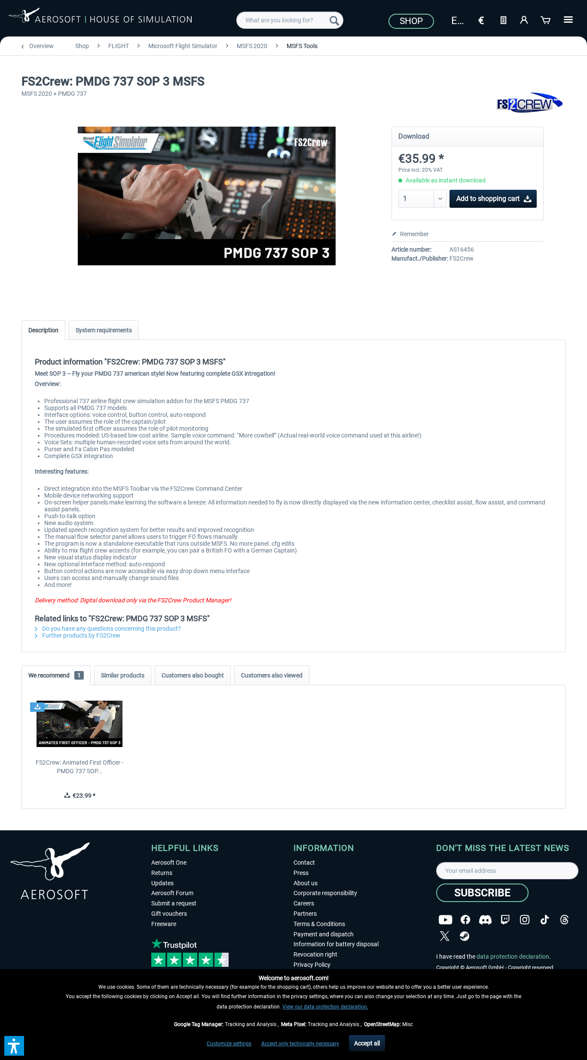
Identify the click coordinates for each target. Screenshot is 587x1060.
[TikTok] (545, 919)
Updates (162, 883)
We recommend (54, 675)
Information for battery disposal (336, 944)
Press (301, 872)
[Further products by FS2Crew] (530, 103)
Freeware (163, 923)
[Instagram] (524, 919)
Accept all (367, 1043)
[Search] (334, 20)
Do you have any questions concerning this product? (111, 628)
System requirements (104, 330)
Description (43, 330)
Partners (305, 913)
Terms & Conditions (319, 923)
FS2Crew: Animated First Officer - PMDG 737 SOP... (79, 766)
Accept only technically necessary (300, 1044)
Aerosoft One (168, 862)
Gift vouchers (169, 913)
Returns (161, 872)
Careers (304, 903)
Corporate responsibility (325, 893)
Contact (304, 862)
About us (306, 883)
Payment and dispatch (324, 934)
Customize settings (229, 1044)
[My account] (524, 19)
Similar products (122, 675)
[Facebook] (465, 919)
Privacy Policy (312, 964)
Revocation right (315, 954)
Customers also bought (193, 675)
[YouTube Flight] (445, 919)
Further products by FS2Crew (80, 635)
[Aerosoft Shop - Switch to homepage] (100, 19)
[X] (444, 936)
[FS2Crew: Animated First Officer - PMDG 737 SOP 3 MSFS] (80, 724)
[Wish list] (503, 19)
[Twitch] (505, 919)
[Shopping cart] (546, 19)
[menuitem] (289, 20)
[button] (14, 1046)
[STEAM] (464, 936)
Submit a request (173, 903)
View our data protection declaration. (325, 1007)
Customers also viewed (272, 675)
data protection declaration (513, 956)
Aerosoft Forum (172, 893)
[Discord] (485, 919)
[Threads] (564, 919)
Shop (411, 21)
